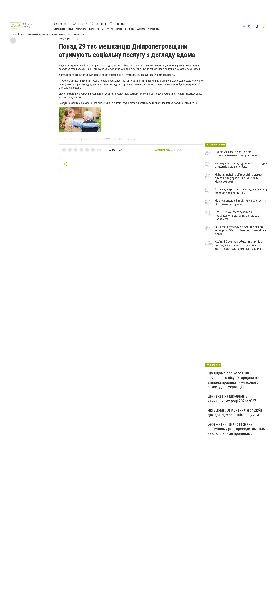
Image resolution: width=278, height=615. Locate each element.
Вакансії (100, 23)
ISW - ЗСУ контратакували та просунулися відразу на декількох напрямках (237, 215)
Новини (82, 23)
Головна (63, 23)
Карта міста (81, 29)
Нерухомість (94, 29)
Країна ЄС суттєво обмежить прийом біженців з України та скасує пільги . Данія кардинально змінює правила (239, 245)
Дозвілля (141, 29)
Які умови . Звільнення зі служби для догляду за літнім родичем (235, 412)
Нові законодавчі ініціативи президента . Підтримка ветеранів (241, 202)
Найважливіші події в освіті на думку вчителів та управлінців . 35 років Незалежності (238, 178)
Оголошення (59, 29)
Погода (119, 29)
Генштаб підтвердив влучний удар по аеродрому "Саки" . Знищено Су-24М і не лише (240, 230)
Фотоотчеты (153, 29)
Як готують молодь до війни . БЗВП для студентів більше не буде (241, 164)
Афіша (70, 29)
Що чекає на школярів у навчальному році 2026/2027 (232, 398)
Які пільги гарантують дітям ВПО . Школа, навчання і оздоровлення (237, 153)
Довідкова (129, 29)
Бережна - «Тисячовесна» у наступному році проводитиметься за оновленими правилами (237, 429)
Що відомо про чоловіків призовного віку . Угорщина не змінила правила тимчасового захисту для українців (233, 380)
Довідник (119, 23)
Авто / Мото (107, 29)
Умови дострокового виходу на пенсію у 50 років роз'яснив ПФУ (241, 191)
